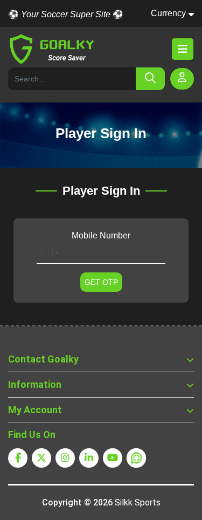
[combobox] (49, 253)
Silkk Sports (138, 502)
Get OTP (101, 282)
